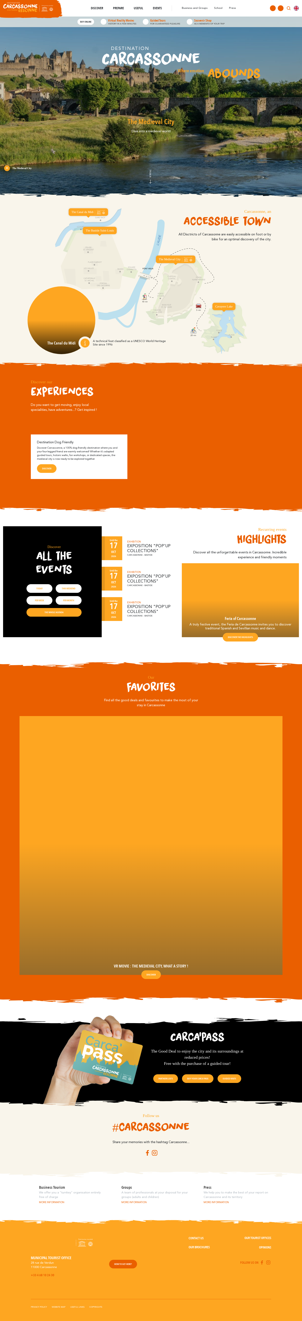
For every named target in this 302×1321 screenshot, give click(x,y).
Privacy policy (39, 1307)
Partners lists (165, 1078)
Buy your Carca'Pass (197, 1078)
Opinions (265, 1247)
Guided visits (229, 1078)
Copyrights (95, 1307)
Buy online (85, 21)
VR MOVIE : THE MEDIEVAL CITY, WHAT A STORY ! (151, 966)
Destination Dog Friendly (55, 442)
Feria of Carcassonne (240, 618)
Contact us (196, 1238)
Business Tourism (52, 1187)
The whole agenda (54, 612)
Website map (58, 1307)
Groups (126, 1187)
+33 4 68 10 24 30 (42, 1275)
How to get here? (123, 1264)
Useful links (77, 1307)
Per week (39, 600)
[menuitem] (296, 8)
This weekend (68, 588)
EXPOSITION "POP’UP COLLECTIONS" (149, 548)
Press (232, 8)
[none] (296, 8)
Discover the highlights (240, 637)
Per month (68, 600)
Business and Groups (194, 8)
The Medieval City (22, 168)
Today (39, 588)
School (218, 8)
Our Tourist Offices (257, 1238)
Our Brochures (199, 1247)
